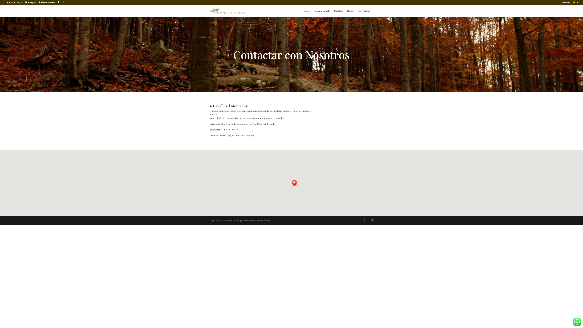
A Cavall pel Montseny (242, 220)
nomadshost (263, 220)
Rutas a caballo (322, 11)
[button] (295, 183)
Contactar (565, 3)
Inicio (306, 11)
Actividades (364, 11)
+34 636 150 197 (230, 129)
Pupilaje (338, 11)
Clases (350, 11)
